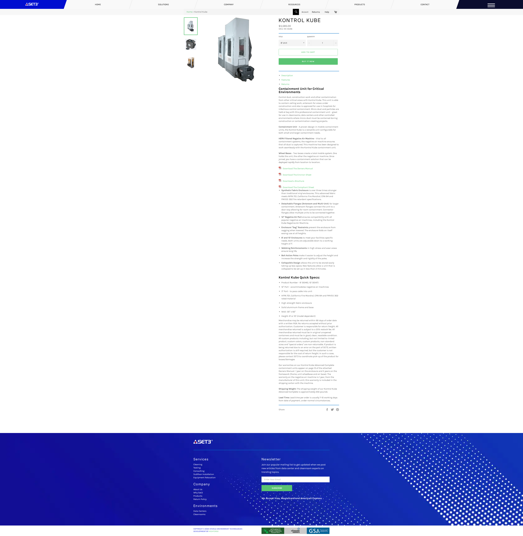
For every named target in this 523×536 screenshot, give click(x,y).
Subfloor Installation (203, 474)
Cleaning (197, 464)
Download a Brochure (293, 181)
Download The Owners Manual (298, 168)
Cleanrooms (199, 514)
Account (305, 12)
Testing (197, 467)
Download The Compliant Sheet (298, 187)
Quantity (311, 37)
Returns (316, 12)
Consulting (198, 471)
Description (287, 75)
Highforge (214, 531)
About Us (197, 489)
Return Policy (199, 499)
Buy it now (308, 61)
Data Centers (199, 511)
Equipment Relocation (204, 477)
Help (327, 12)
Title (281, 37)
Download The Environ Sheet (297, 174)
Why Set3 (198, 492)
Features (285, 79)
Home (189, 11)
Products (197, 496)
